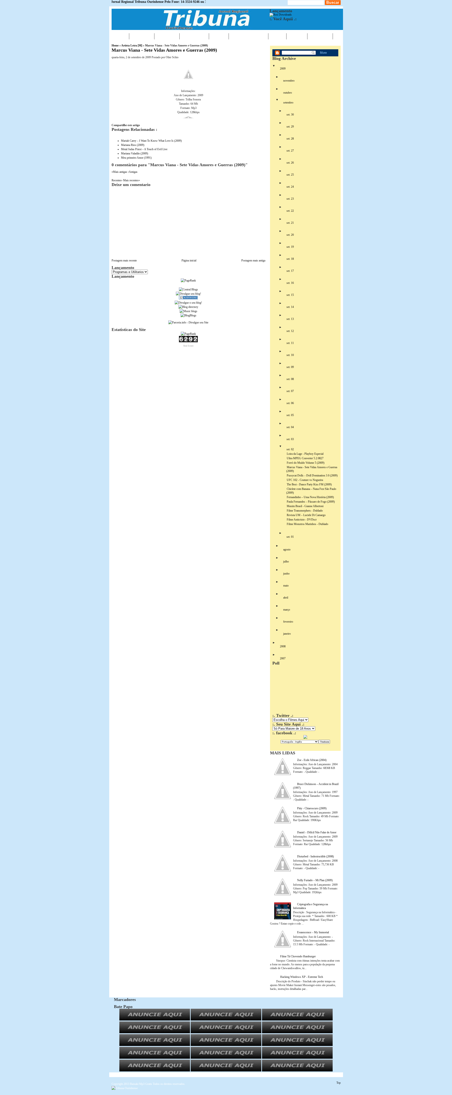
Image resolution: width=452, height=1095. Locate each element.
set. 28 (290, 138)
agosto (287, 549)
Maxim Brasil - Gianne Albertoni (305, 506)
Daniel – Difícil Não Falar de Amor (316, 832)
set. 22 (290, 210)
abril (285, 597)
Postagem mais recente (124, 260)
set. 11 (290, 343)
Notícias (142, 36)
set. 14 (290, 307)
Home (120, 36)
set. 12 (290, 331)
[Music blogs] (188, 311)
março (286, 609)
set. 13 (290, 319)
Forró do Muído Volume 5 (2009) (305, 462)
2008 (283, 646)
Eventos (167, 36)
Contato (320, 36)
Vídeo (277, 36)
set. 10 (290, 355)
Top (338, 1082)
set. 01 (290, 536)
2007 (283, 658)
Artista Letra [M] (131, 45)
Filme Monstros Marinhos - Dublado (307, 524)
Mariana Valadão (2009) (134, 153)
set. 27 (290, 150)
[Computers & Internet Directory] (188, 307)
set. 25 (290, 174)
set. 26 (290, 162)
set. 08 (290, 379)
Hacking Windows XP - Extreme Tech (301, 977)
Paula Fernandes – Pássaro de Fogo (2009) (311, 501)
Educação (194, 36)
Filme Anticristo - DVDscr (302, 519)
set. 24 (290, 186)
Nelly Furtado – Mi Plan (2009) (315, 880)
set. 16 (290, 283)
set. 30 (290, 114)
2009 (283, 68)
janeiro (287, 633)
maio (286, 585)
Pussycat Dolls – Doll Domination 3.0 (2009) (312, 475)
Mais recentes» (131, 180)
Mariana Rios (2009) (132, 145)
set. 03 (290, 439)
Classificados (248, 36)
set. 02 (290, 449)
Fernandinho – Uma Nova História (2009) (310, 497)
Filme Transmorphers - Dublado (305, 510)
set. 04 (290, 427)
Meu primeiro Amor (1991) (136, 157)
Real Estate (188, 346)
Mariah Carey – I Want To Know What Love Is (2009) (151, 140)
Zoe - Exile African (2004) (312, 760)
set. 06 (290, 403)
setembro (288, 102)
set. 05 (290, 415)
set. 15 (290, 295)
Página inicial (189, 260)
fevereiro (288, 621)
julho (286, 561)
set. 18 (290, 258)
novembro (289, 80)
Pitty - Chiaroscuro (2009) (312, 808)
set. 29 (290, 126)
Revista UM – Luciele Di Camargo (306, 515)
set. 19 (290, 246)
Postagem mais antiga (253, 260)
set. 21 (290, 222)
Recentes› (117, 180)
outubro (287, 92)
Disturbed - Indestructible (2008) (315, 856)
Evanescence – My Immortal (313, 932)
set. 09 (290, 367)
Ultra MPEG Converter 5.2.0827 (305, 458)
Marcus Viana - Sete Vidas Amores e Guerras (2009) (164, 50)
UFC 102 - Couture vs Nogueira (305, 480)
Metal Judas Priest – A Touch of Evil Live (144, 149)
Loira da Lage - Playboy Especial (305, 453)
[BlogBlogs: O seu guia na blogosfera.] (188, 315)
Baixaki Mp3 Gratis (141, 1084)
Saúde (218, 36)
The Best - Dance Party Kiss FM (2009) (309, 484)
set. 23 (290, 198)
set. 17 (290, 271)
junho (286, 573)
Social (297, 36)
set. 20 (290, 234)
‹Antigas (132, 172)
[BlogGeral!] (188, 293)
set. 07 (290, 391)
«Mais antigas (120, 172)
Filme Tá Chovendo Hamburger (298, 956)
